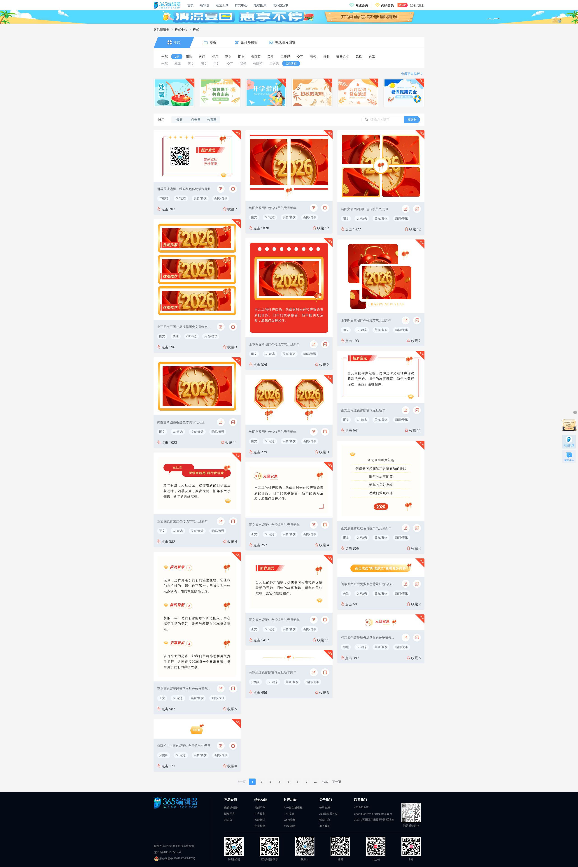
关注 (176, 336)
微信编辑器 (161, 29)
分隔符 (163, 755)
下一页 (336, 782)
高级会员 (387, 5)
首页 (190, 5)
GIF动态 (181, 198)
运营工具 (222, 5)
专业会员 (361, 5)
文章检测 (259, 826)
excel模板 (290, 826)
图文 (162, 336)
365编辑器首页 (328, 814)
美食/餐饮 (200, 198)
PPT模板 (289, 814)
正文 (162, 531)
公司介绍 (324, 807)
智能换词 (259, 820)
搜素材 (412, 119)
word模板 (290, 820)
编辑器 (205, 5)
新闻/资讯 (220, 198)
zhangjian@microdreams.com (373, 814)
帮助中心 (324, 820)
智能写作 (259, 807)
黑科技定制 (281, 5)
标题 (346, 647)
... (315, 782)
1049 (325, 782)
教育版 (228, 820)
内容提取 (259, 814)
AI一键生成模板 (293, 807)
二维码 (163, 198)
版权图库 (260, 5)
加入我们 (324, 826)
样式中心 (241, 5)
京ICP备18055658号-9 (168, 852)
